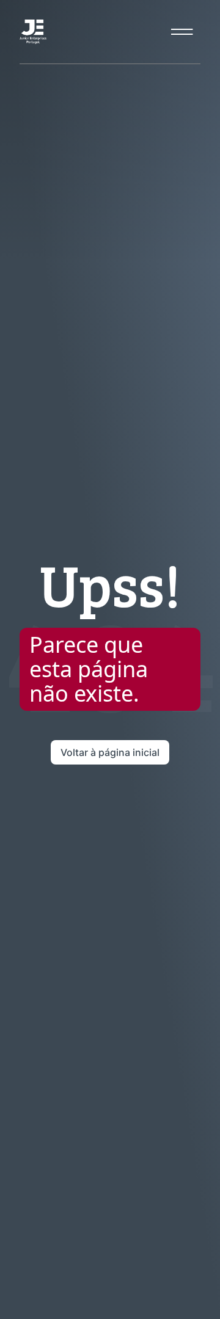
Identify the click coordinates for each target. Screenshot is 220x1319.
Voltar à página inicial (110, 752)
